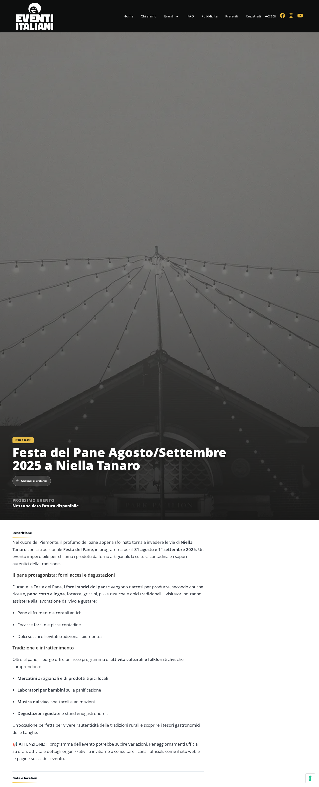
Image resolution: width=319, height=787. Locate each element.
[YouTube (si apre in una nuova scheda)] (300, 15)
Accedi (270, 16)
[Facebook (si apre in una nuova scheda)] (282, 15)
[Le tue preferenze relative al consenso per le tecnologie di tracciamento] (310, 778)
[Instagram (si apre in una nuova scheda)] (291, 15)
